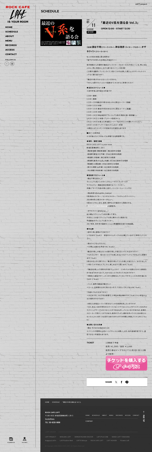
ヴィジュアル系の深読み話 (97, 206)
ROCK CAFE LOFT (97, 440)
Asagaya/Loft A (50, 440)
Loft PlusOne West (66, 440)
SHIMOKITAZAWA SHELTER (84, 437)
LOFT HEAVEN (112, 440)
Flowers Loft (124, 440)
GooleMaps (50, 419)
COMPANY (89, 421)
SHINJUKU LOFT (65, 437)
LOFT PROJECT (50, 437)
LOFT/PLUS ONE (102, 437)
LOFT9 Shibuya (81, 440)
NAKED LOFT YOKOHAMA (121, 437)
